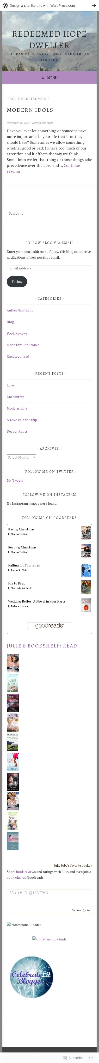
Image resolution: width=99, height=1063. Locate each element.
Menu (52, 77)
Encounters (15, 396)
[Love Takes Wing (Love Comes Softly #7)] (13, 730)
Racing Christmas (21, 529)
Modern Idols (30, 110)
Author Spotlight (20, 310)
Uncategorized (18, 356)
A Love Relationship (22, 419)
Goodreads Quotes (81, 910)
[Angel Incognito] (12, 691)
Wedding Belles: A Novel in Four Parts (37, 601)
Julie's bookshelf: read (42, 645)
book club (14, 877)
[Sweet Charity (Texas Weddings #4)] (12, 829)
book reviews (26, 871)
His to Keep (16, 583)
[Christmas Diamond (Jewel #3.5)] (13, 710)
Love (10, 385)
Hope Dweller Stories (23, 344)
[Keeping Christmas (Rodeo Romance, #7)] (86, 557)
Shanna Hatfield (19, 534)
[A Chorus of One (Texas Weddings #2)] (13, 848)
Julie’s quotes (29, 892)
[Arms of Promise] (13, 789)
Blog (10, 321)
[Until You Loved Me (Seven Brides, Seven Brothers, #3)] (13, 671)
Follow (17, 281)
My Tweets (15, 480)
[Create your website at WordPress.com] (49, 5)
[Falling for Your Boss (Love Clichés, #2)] (86, 576)
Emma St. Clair (19, 570)
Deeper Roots (17, 431)
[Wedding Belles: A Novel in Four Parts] (86, 611)
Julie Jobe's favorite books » (73, 866)
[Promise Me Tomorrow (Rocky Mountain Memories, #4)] (12, 750)
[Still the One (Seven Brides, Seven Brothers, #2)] (13, 809)
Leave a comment (42, 122)
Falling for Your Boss (24, 565)
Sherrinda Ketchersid (21, 588)
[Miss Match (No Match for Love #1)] (13, 769)
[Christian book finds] (49, 939)
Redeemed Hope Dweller (49, 39)
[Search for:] (49, 213)
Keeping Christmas (22, 547)
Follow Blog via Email (49, 243)
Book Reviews (17, 333)
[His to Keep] (86, 593)
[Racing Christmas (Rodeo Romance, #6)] (86, 539)
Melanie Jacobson (20, 606)
